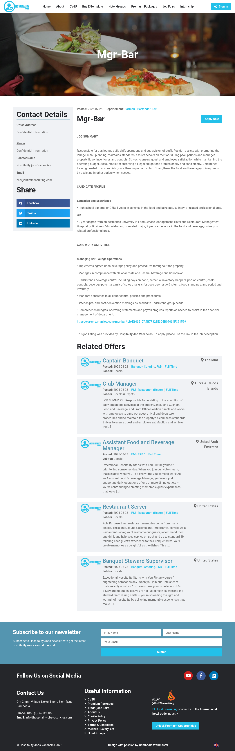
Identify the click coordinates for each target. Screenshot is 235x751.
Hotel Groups (117, 6)
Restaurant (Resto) (150, 389)
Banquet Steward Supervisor (138, 561)
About (60, 6)
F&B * (141, 454)
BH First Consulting (165, 709)
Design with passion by (138, 745)
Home (47, 6)
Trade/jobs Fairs (98, 708)
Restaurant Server (125, 506)
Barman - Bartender (137, 109)
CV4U (73, 6)
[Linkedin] (213, 675)
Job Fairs (168, 6)
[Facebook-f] (201, 675)
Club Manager (120, 383)
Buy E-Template (92, 6)
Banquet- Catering (143, 366)
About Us (94, 712)
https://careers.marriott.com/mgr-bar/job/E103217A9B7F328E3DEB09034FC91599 (131, 321)
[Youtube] (188, 675)
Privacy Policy (97, 720)
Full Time (171, 366)
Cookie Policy (96, 716)
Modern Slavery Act (101, 729)
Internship (187, 6)
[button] (43, 203)
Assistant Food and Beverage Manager (138, 445)
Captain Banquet (123, 360)
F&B (154, 109)
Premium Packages (144, 6)
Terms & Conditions (100, 725)
